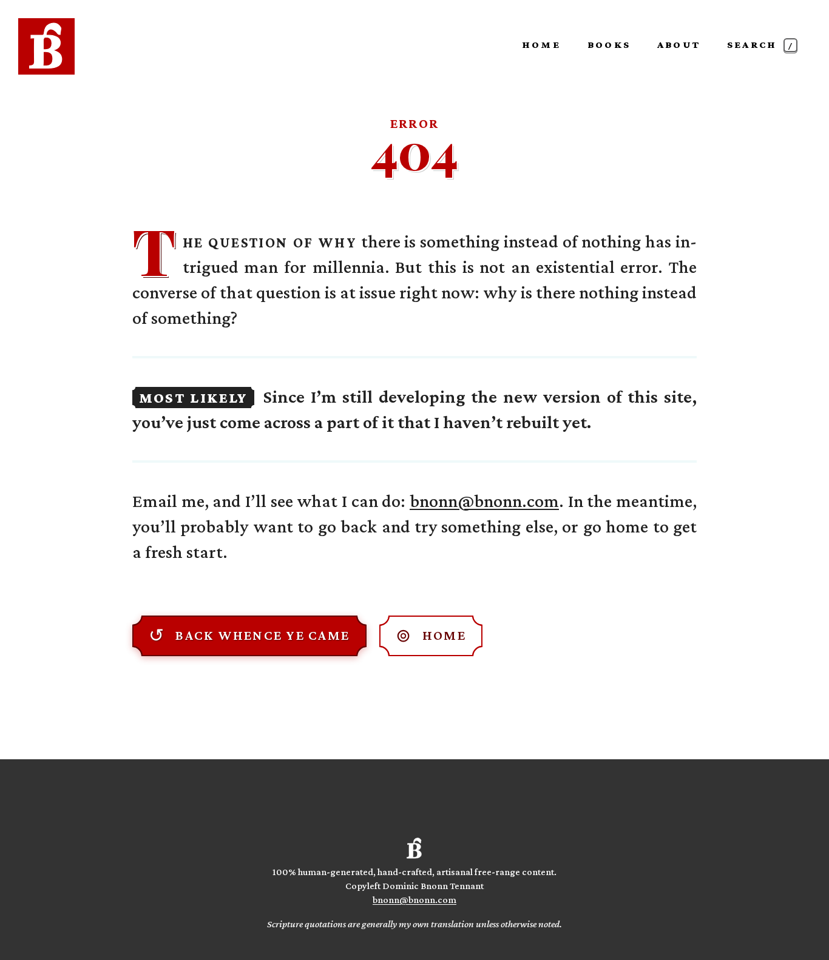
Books (609, 44)
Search (761, 44)
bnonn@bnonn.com (484, 501)
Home (541, 44)
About (679, 44)
